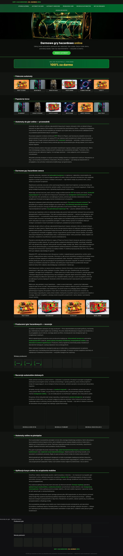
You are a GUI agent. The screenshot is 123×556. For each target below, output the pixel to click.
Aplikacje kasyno (61, 10)
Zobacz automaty (61, 53)
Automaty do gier (38, 6)
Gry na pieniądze (99, 6)
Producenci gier (68, 6)
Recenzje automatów (84, 6)
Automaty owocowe (53, 6)
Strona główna (23, 6)
